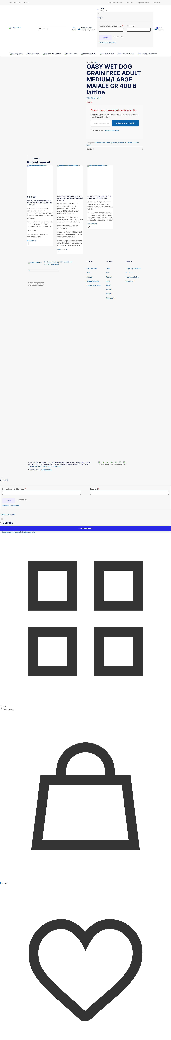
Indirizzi (89, 277)
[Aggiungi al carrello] (80, 168)
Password (94, 489)
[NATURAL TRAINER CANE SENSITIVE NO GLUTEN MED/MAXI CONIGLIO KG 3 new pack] (40, 180)
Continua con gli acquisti (11, 532)
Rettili (108, 285)
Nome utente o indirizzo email (14, 489)
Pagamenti (129, 281)
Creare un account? (7, 514)
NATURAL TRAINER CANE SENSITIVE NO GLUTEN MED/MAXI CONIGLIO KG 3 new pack (39, 203)
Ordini (89, 273)
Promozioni (110, 298)
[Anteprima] (50, 177)
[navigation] (85, 525)
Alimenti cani (100, 143)
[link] (43, 273)
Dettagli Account (93, 281)
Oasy (95, 62)
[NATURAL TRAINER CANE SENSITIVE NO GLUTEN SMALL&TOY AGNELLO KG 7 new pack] (70, 180)
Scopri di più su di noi (133, 269)
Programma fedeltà (132, 277)
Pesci (108, 281)
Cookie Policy (57, 466)
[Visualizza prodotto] (50, 168)
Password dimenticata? (10, 505)
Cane (108, 269)
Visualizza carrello (28, 532)
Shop (89, 145)
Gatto (108, 273)
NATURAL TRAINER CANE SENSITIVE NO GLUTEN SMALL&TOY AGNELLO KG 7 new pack (70, 198)
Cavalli (108, 294)
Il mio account (92, 269)
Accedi (8, 501)
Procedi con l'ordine (85, 528)
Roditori (109, 277)
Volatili (108, 290)
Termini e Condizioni (34, 466)
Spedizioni (129, 273)
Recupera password (94, 285)
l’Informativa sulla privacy (111, 130)
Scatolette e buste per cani (128, 143)
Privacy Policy (47, 466)
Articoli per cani (111, 143)
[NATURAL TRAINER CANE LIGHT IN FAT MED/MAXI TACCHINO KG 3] (100, 180)
